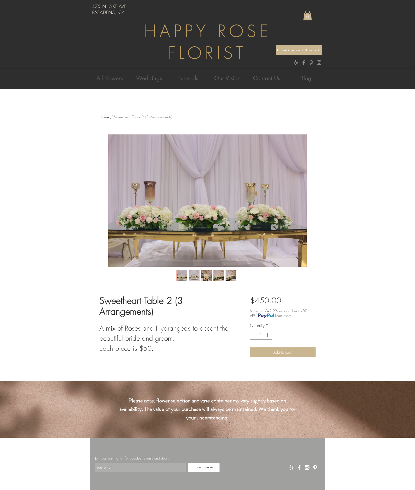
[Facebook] (304, 63)
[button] (307, 15)
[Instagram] (319, 63)
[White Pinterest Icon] (315, 467)
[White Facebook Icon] (299, 467)
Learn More (283, 315)
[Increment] (267, 335)
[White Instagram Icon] (307, 467)
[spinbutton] (261, 335)
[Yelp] (296, 63)
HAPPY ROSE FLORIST (207, 42)
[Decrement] (254, 335)
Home (104, 117)
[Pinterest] (311, 63)
